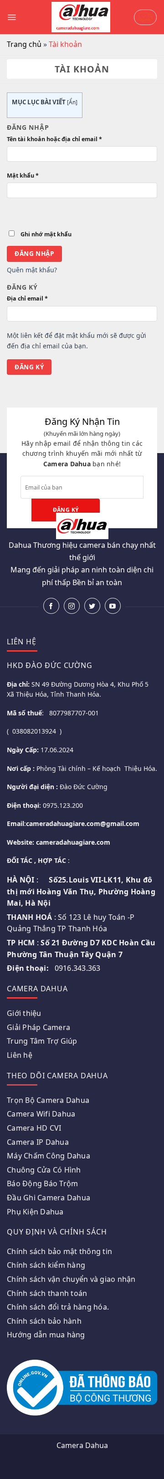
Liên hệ (19, 1055)
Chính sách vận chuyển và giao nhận (71, 1279)
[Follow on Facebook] (51, 606)
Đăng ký (29, 366)
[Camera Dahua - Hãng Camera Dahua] (81, 17)
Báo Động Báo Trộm (42, 1183)
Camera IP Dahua (38, 1142)
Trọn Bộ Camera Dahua (48, 1100)
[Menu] (11, 17)
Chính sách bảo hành (44, 1321)
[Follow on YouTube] (113, 606)
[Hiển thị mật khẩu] (15, 212)
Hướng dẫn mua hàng (46, 1335)
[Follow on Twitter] (92, 606)
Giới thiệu (24, 1013)
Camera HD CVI (34, 1128)
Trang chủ (24, 44)
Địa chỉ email (27, 298)
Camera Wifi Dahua (41, 1114)
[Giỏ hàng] (145, 17)
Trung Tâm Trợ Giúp (42, 1041)
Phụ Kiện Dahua (35, 1212)
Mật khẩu (23, 175)
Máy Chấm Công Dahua (48, 1156)
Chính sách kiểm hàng (46, 1265)
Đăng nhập (34, 253)
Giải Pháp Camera (38, 1027)
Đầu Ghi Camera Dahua (48, 1198)
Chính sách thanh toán (47, 1293)
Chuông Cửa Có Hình (44, 1170)
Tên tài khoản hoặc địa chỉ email (54, 139)
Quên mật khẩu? (32, 269)
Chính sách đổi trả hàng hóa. (58, 1307)
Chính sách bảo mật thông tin (59, 1251)
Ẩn (72, 102)
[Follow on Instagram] (72, 606)
